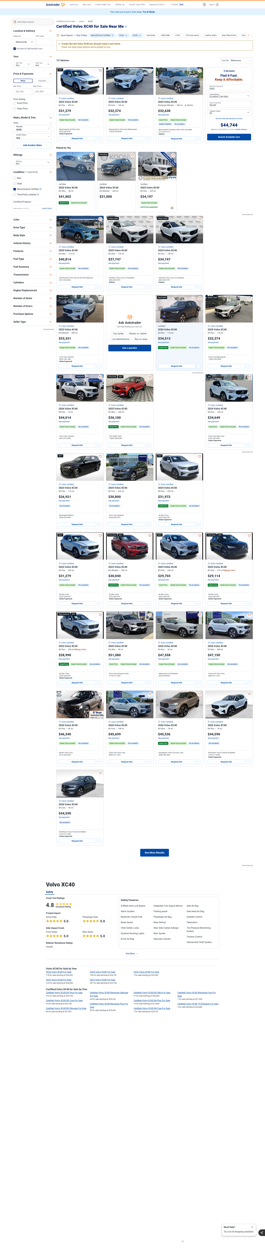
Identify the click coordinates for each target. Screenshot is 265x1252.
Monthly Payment (216, 86)
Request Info (77, 138)
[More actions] (99, 138)
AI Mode (177, 4)
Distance (17, 36)
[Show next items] (248, 35)
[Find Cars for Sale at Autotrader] (55, 5)
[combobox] (32, 22)
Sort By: (225, 60)
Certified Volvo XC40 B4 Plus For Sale (152, 1000)
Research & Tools (156, 4)
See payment (64, 115)
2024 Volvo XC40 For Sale (102, 972)
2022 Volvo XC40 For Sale (146, 972)
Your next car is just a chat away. (132, 12)
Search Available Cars (229, 137)
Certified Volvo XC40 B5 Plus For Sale (64, 992)
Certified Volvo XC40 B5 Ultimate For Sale (66, 1008)
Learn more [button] (47, 208)
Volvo (81, 21)
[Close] (252, 1227)
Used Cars (74, 4)
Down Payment (215, 103)
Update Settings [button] (241, 129)
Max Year (39, 63)
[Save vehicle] (100, 70)
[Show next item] (198, 308)
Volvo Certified (67, 98)
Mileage (19, 161)
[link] (83, 119)
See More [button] (130, 953)
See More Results (154, 852)
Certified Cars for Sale (65, 21)
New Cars (87, 4)
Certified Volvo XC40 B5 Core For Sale (64, 1000)
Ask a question (129, 348)
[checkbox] (20, 103)
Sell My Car (120, 4)
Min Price (17, 86)
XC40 (90, 21)
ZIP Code (40, 36)
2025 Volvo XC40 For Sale (58, 980)
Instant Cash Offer (137, 4)
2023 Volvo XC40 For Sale (102, 980)
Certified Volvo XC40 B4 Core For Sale (152, 1008)
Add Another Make (32, 145)
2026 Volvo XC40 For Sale (58, 972)
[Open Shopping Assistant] (261, 1232)
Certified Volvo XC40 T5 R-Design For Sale (197, 1004)
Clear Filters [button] (81, 35)
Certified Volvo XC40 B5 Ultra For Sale (152, 992)
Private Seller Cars (103, 4)
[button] (204, 4)
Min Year (19, 63)
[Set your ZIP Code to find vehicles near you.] (126, 27)
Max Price (37, 86)
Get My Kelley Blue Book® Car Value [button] (229, 119)
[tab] (49, 892)
